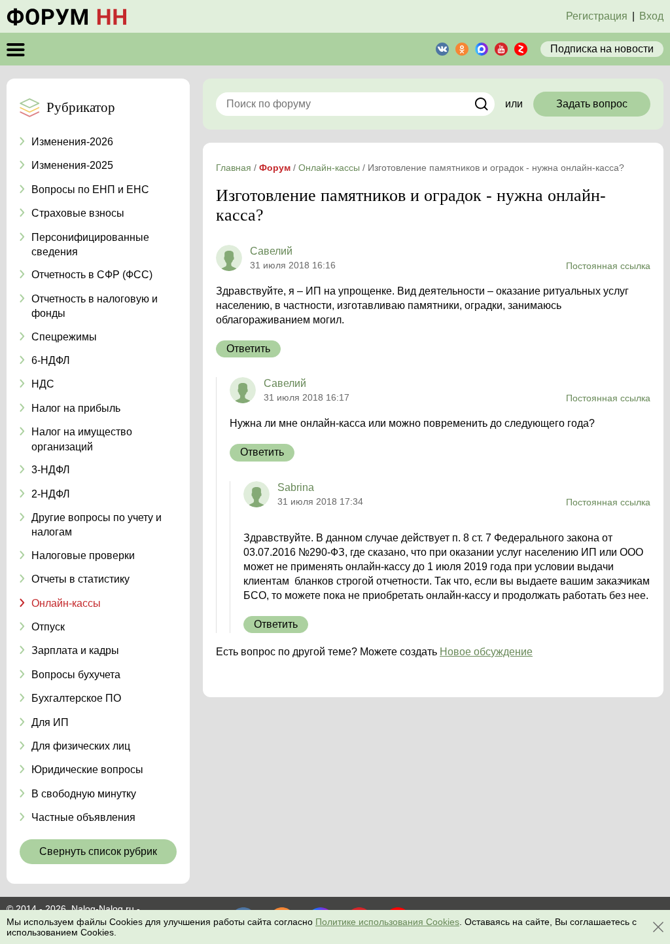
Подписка (602, 48)
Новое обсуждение (486, 651)
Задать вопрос (591, 103)
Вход (651, 16)
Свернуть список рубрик (98, 851)
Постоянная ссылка (608, 266)
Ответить (248, 348)
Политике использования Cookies (387, 922)
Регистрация (596, 16)
